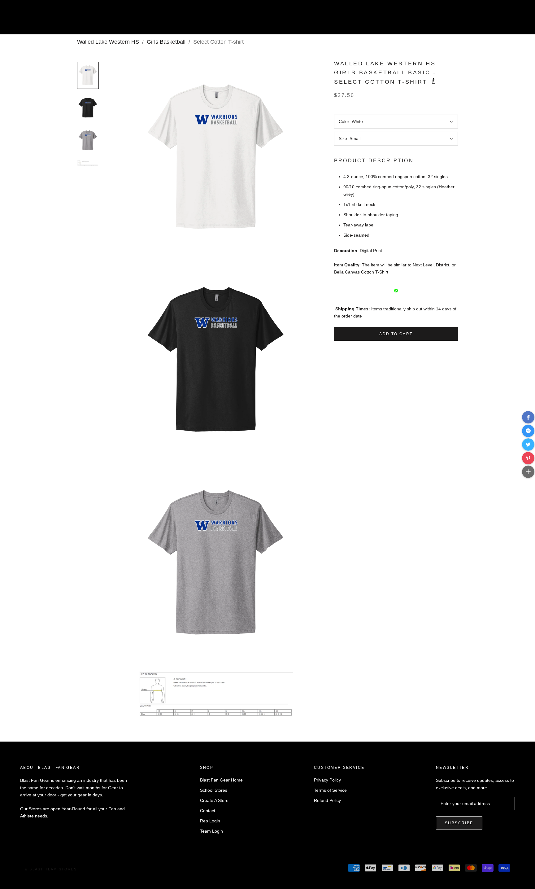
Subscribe (459, 823)
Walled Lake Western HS (108, 42)
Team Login (211, 831)
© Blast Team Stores (51, 869)
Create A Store (214, 800)
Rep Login (210, 820)
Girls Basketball (166, 42)
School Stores (213, 790)
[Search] (502, 19)
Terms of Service (330, 790)
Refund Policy (327, 800)
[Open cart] (517, 19)
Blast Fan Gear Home (221, 779)
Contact (207, 810)
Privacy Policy (327, 779)
